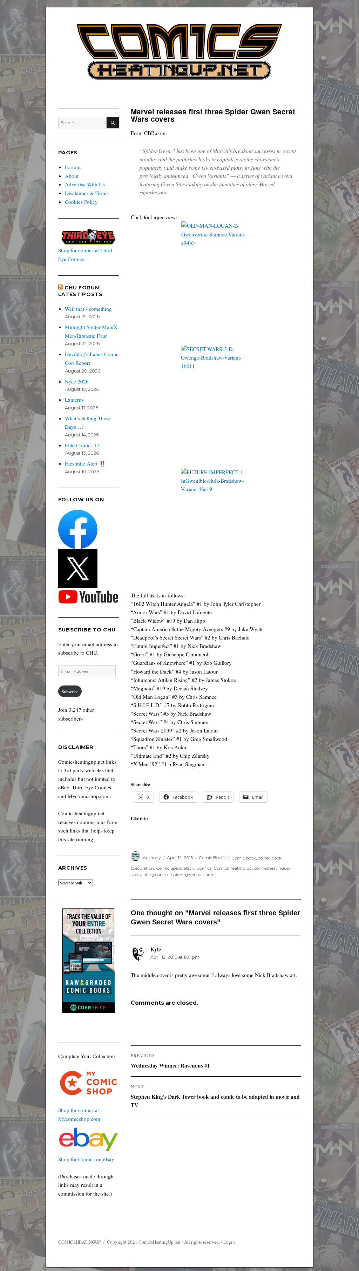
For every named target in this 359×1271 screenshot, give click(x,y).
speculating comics (150, 874)
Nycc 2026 (77, 381)
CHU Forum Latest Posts (80, 291)
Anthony (152, 857)
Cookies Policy (81, 201)
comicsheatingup (272, 868)
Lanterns (74, 399)
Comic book (243, 857)
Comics (203, 868)
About (72, 175)
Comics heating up (233, 868)
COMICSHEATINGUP (79, 1242)
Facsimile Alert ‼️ (85, 463)
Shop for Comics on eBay (86, 1159)
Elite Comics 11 (82, 445)
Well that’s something (88, 308)
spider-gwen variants (192, 874)
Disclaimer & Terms (87, 192)
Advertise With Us (85, 184)
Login (229, 1242)
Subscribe (70, 691)
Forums (73, 166)
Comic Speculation (175, 868)
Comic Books (212, 857)
